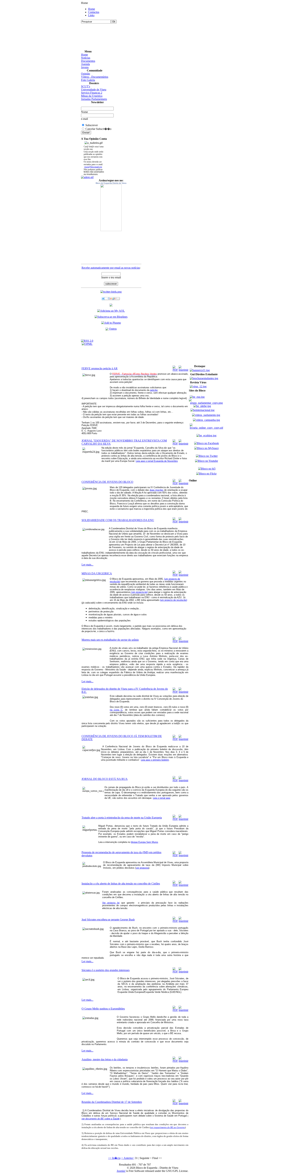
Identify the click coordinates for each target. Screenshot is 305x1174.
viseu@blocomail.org (93, 167)
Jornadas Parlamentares (94, 99)
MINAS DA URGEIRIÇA (97, 573)
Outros (113, 328)
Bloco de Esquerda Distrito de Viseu (111, 183)
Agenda (85, 64)
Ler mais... (87, 564)
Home (91, 8)
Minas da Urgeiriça (91, 95)
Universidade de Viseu (93, 89)
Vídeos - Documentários (94, 76)
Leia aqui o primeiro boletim (155, 760)
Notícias (85, 57)
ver (83, 1118)
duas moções (156, 490)
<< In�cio (114, 1158)
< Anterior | (127, 1158)
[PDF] (175, 367)
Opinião (85, 73)
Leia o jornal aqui (161, 798)
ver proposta (142, 868)
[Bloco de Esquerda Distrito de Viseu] (111, 207)
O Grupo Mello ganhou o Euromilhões (103, 1008)
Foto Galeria (88, 80)
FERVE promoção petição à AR (100, 368)
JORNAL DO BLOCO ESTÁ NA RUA (105, 778)
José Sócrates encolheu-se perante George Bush (108, 919)
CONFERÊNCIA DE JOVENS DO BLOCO (107, 481)
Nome (84, 111)
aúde (117, 1118)
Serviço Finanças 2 (91, 92)
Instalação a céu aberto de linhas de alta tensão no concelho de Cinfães (121, 883)
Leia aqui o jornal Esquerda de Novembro (157, 461)
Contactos (93, 12)
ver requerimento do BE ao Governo (167, 1127)
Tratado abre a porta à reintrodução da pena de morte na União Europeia (122, 817)
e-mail (84, 118)
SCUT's (85, 86)
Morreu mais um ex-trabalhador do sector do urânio (110, 639)
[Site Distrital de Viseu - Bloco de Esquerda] (111, 305)
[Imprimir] (183, 367)
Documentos (88, 60)
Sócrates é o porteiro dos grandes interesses (106, 970)
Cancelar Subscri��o (98, 128)
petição (153, 390)
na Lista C (116, 709)
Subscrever (91, 125)
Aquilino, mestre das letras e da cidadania (105, 1059)
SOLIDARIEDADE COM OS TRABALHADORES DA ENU (118, 520)
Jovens (85, 67)
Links (91, 15)
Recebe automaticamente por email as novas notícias (111, 267)
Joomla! (121, 1170)
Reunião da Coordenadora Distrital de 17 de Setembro (112, 1101)
